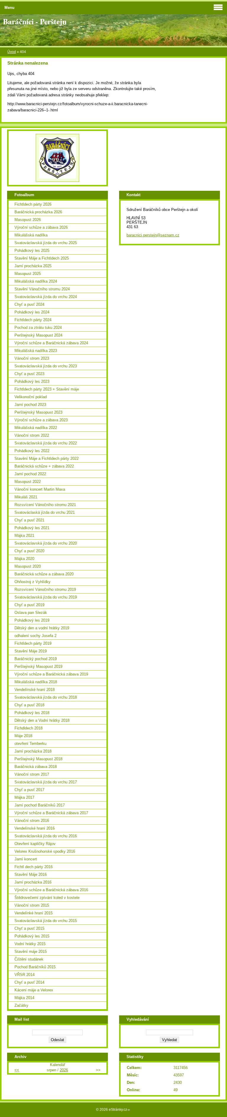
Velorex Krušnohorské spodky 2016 (44, 851)
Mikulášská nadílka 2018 (35, 682)
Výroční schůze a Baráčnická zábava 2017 (51, 813)
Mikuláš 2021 (25, 497)
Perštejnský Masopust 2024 (38, 335)
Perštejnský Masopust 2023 (38, 412)
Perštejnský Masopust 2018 (38, 759)
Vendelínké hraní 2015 (33, 913)
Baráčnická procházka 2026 (38, 212)
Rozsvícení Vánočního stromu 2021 (45, 505)
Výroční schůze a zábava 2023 (41, 420)
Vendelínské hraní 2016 (34, 828)
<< (16, 1070)
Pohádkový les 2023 (31, 381)
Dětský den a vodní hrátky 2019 (41, 628)
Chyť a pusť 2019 (29, 605)
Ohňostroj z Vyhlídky (32, 582)
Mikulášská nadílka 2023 (35, 350)
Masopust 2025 (27, 273)
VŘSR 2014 (24, 974)
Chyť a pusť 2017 (29, 790)
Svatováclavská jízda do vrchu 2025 (45, 243)
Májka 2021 (24, 535)
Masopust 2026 (27, 219)
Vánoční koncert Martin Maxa (39, 489)
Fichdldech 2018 (28, 728)
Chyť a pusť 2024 (29, 304)
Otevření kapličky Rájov (35, 843)
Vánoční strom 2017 (31, 774)
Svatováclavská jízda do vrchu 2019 (45, 597)
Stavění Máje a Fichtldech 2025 (41, 258)
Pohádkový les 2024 (31, 312)
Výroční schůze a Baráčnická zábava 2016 (51, 890)
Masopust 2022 (27, 481)
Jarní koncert (25, 859)
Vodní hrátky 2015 (30, 944)
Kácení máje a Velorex (33, 990)
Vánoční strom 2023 (31, 358)
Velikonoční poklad (30, 397)
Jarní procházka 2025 (32, 266)
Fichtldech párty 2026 (32, 204)
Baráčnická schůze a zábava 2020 (44, 574)
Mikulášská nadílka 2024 (35, 281)
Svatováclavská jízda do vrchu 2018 (45, 697)
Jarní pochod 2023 (30, 404)
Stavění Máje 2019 (30, 651)
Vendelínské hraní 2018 (34, 689)
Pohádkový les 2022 (31, 451)
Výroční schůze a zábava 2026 (41, 227)
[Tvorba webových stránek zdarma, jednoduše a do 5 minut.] (129, 1110)
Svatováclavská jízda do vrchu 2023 (45, 366)
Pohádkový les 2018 (31, 712)
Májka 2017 (24, 797)
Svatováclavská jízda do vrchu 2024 (45, 297)
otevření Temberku (30, 743)
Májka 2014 (24, 998)
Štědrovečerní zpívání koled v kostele (47, 897)
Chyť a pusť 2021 (29, 520)
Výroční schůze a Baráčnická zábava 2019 (51, 674)
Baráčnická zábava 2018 (35, 766)
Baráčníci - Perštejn (35, 21)
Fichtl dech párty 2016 (33, 867)
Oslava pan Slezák (30, 612)
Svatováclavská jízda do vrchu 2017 (45, 782)
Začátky (21, 1005)
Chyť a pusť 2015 (29, 928)
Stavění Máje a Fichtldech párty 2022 (46, 458)
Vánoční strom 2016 (31, 820)
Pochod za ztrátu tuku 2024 (38, 327)
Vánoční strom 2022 (31, 435)
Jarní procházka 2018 (32, 751)
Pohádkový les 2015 (31, 936)
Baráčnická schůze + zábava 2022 (44, 466)
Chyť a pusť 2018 (29, 705)
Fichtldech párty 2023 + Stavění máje (46, 389)
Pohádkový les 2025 (31, 250)
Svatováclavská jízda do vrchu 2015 (45, 920)
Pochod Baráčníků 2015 (35, 967)
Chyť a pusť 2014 (29, 982)
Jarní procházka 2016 (32, 882)
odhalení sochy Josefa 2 (35, 635)
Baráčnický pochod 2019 (35, 659)
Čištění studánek (28, 959)
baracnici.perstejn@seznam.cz (153, 235)
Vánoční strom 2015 (31, 905)
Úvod (11, 52)
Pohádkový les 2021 (31, 528)
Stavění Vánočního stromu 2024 (42, 289)
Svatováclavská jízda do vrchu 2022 (45, 443)
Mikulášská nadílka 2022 (35, 427)
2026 (64, 1070)
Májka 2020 (24, 558)
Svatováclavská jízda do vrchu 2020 (45, 543)
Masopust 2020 (27, 566)
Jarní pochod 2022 (30, 474)
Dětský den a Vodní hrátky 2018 (41, 720)
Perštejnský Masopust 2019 (38, 666)
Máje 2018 (23, 736)
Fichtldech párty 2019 (32, 643)
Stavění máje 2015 (30, 951)
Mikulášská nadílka (31, 235)
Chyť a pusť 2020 (29, 551)
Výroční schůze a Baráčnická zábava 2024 (51, 343)
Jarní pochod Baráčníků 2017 (39, 805)
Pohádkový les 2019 (31, 620)
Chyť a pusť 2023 (29, 374)
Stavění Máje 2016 (30, 874)
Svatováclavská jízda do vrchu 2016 (45, 836)
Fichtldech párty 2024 (32, 320)
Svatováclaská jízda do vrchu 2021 (44, 512)
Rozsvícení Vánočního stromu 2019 (45, 589)
